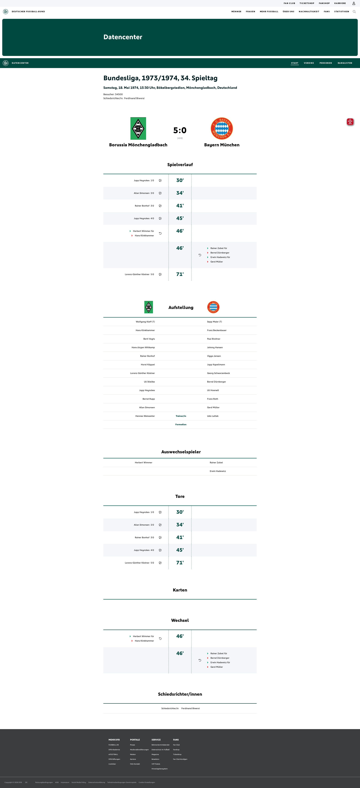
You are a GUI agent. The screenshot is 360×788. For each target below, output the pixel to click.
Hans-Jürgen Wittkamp (143, 347)
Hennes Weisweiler (145, 416)
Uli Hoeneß (213, 390)
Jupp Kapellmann (216, 364)
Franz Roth (212, 399)
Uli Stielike (149, 382)
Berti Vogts (149, 339)
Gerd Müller (217, 262)
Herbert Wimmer (141, 231)
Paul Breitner (213, 339)
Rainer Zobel (217, 248)
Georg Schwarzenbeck (218, 373)
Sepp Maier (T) (214, 322)
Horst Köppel (148, 364)
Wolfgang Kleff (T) (145, 322)
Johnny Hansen (215, 347)
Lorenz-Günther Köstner (137, 274)
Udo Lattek (212, 416)
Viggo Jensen (214, 356)
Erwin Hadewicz (219, 257)
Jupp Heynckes (141, 180)
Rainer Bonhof (142, 206)
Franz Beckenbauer (217, 330)
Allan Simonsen (141, 193)
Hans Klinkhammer (144, 235)
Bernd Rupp (149, 399)
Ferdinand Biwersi (134, 98)
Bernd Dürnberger (220, 253)
